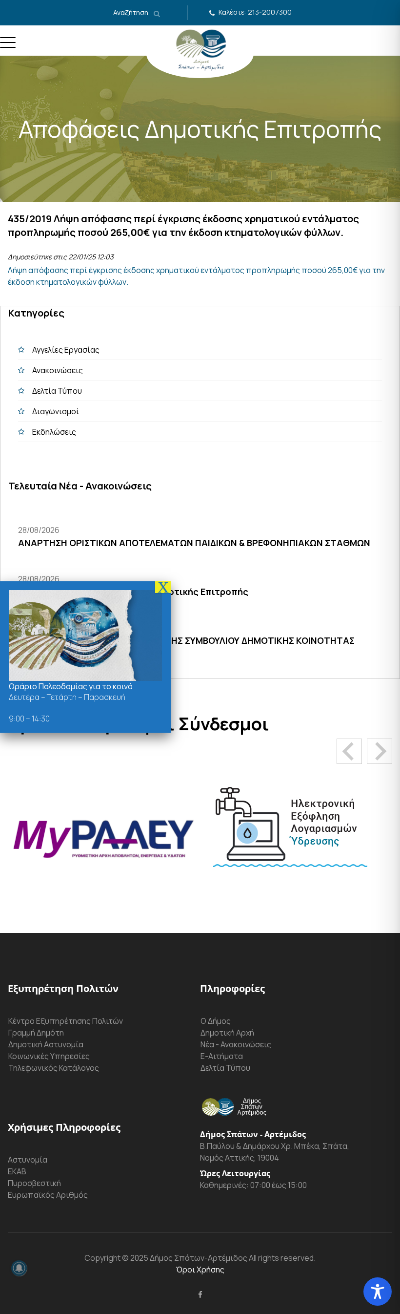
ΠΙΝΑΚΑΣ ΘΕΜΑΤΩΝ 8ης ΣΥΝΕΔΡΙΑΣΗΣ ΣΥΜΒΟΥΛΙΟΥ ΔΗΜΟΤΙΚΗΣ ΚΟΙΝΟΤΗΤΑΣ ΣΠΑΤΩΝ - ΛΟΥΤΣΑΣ (186, 647)
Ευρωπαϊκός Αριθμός (48, 1194)
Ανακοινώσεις (57, 370)
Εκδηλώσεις (54, 431)
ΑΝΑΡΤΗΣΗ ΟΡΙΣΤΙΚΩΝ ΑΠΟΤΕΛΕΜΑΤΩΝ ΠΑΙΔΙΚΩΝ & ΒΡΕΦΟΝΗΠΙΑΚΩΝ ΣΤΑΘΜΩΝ (194, 543)
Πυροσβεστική (34, 1183)
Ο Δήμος (215, 1021)
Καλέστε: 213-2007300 (255, 12)
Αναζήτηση (131, 12)
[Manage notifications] (19, 1268)
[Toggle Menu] (8, 46)
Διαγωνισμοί (55, 411)
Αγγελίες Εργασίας (66, 349)
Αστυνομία (27, 1159)
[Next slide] (379, 751)
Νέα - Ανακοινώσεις (235, 1044)
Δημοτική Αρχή (227, 1032)
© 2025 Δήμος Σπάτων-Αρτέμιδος (183, 1257)
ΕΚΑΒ (17, 1171)
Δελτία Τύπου (57, 390)
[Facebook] (200, 1294)
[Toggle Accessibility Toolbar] (377, 1291)
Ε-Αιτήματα (221, 1056)
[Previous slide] (349, 751)
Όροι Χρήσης (200, 1269)
